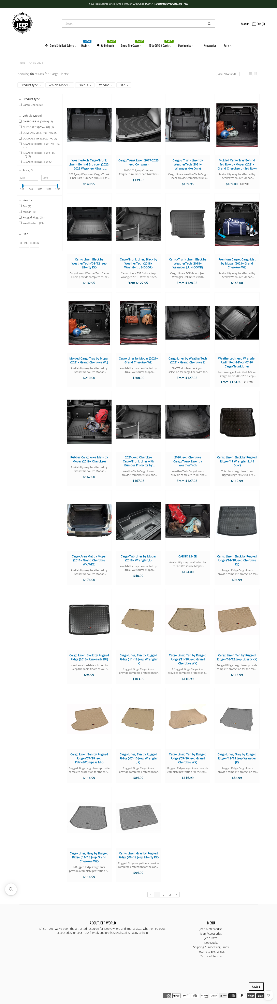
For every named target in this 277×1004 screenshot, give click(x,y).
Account (245, 24)
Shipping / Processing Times (211, 947)
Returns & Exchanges (211, 951)
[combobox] (138, 23)
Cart (260, 24)
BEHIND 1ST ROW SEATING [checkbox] (24, 244)
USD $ (256, 987)
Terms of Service (211, 956)
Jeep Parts (211, 938)
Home (22, 62)
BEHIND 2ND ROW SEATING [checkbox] (34, 244)
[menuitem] (60, 44)
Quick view (89, 129)
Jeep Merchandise (211, 929)
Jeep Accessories (211, 933)
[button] (251, 74)
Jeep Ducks (211, 943)
